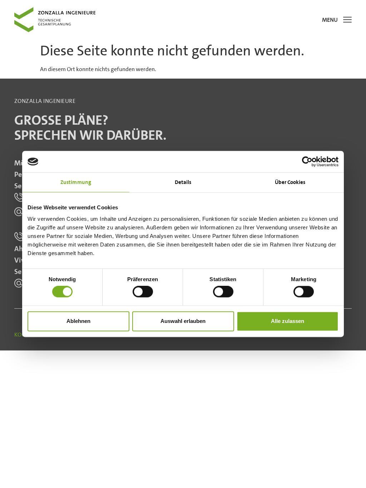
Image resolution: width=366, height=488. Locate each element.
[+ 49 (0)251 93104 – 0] (18, 197)
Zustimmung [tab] (75, 182)
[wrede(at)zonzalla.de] (18, 211)
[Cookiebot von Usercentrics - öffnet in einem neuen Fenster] (307, 161)
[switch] (143, 292)
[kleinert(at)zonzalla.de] (18, 283)
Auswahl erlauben (183, 321)
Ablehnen (78, 321)
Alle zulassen (287, 321)
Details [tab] (183, 182)
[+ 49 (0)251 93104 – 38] (18, 236)
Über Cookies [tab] (290, 182)
